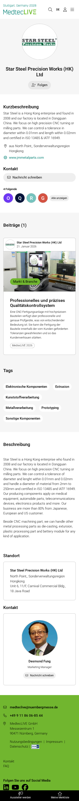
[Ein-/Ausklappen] (72, 9)
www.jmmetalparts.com (26, 158)
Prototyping (50, 408)
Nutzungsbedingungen (26, 742)
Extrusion (62, 387)
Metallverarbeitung (19, 408)
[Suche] (50, 9)
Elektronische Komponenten (26, 387)
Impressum (54, 742)
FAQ (6, 766)
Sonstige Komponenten (23, 418)
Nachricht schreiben (27, 177)
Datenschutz (19, 746)
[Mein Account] (64, 9)
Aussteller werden (20, 797)
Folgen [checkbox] (42, 85)
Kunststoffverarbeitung (22, 397)
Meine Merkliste (60, 797)
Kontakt (8, 761)
